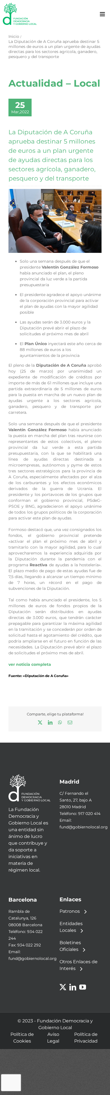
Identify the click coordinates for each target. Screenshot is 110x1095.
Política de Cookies (22, 1038)
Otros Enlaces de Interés (79, 965)
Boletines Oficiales (70, 946)
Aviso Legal (53, 1038)
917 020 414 (89, 813)
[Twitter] (63, 987)
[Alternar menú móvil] (103, 14)
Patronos (70, 911)
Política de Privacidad (86, 1038)
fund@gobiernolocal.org (84, 827)
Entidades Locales (71, 927)
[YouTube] (82, 987)
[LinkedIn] (72, 987)
